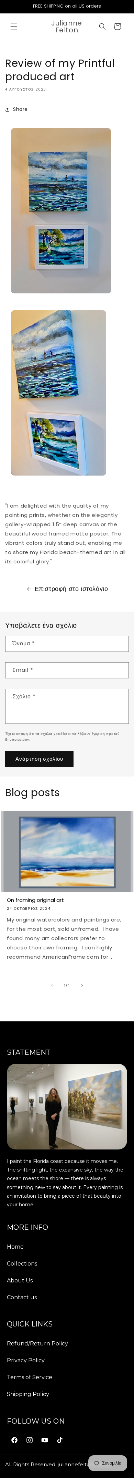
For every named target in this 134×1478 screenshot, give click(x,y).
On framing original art (35, 900)
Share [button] (20, 109)
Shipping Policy (28, 1394)
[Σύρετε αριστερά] (51, 985)
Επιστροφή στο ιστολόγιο (71, 588)
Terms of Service (29, 1377)
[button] (13, 26)
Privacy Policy (26, 1360)
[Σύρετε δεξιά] (82, 985)
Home (15, 1246)
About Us (20, 1280)
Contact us (22, 1297)
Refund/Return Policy (37, 1343)
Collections (22, 1263)
